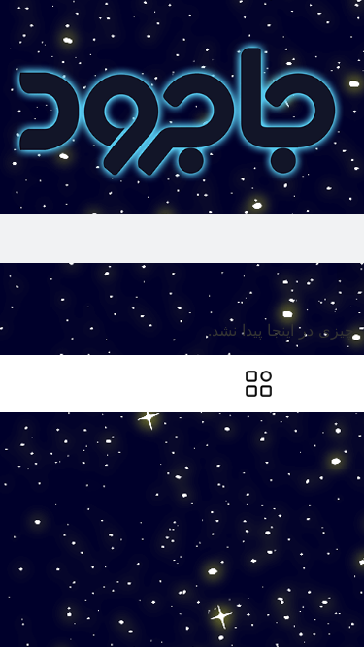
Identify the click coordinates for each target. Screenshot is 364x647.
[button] (350, 279)
